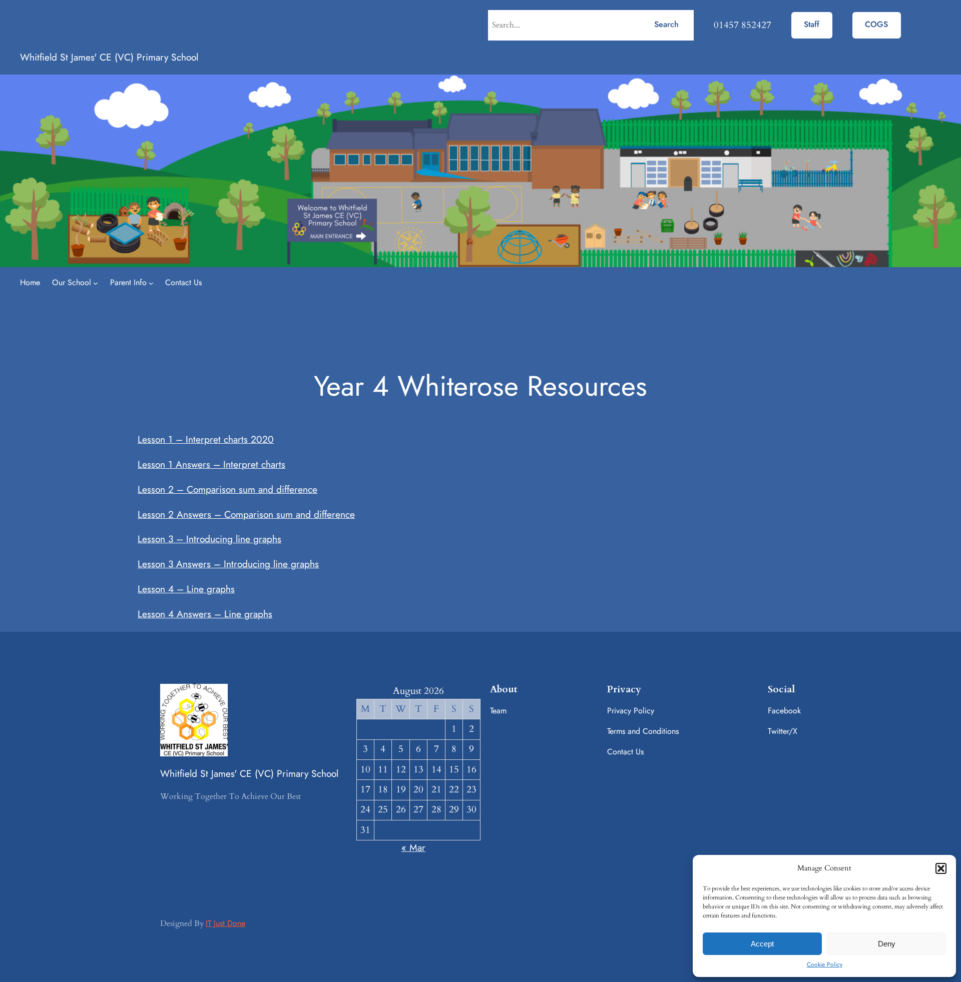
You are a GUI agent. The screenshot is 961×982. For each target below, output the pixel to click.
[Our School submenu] (95, 283)
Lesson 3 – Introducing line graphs (209, 539)
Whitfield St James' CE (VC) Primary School (109, 57)
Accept (762, 943)
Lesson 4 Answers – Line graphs (205, 614)
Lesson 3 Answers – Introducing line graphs (228, 564)
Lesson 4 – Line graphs (186, 589)
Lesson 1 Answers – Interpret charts (211, 464)
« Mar (413, 847)
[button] (941, 868)
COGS (876, 24)
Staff (811, 24)
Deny (886, 943)
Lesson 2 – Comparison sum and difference (227, 489)
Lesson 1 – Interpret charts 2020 (206, 439)
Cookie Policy (824, 964)
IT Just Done (225, 923)
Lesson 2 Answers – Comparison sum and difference (246, 514)
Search (666, 24)
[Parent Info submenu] (151, 283)
